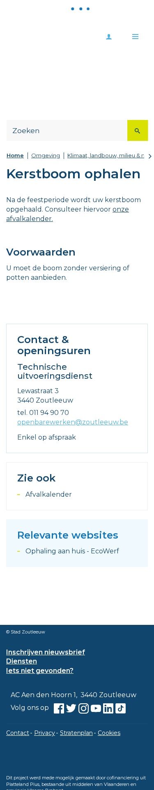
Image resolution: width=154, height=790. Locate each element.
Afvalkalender (48, 494)
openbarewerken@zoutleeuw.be (72, 422)
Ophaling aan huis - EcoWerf (72, 551)
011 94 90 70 (49, 413)
